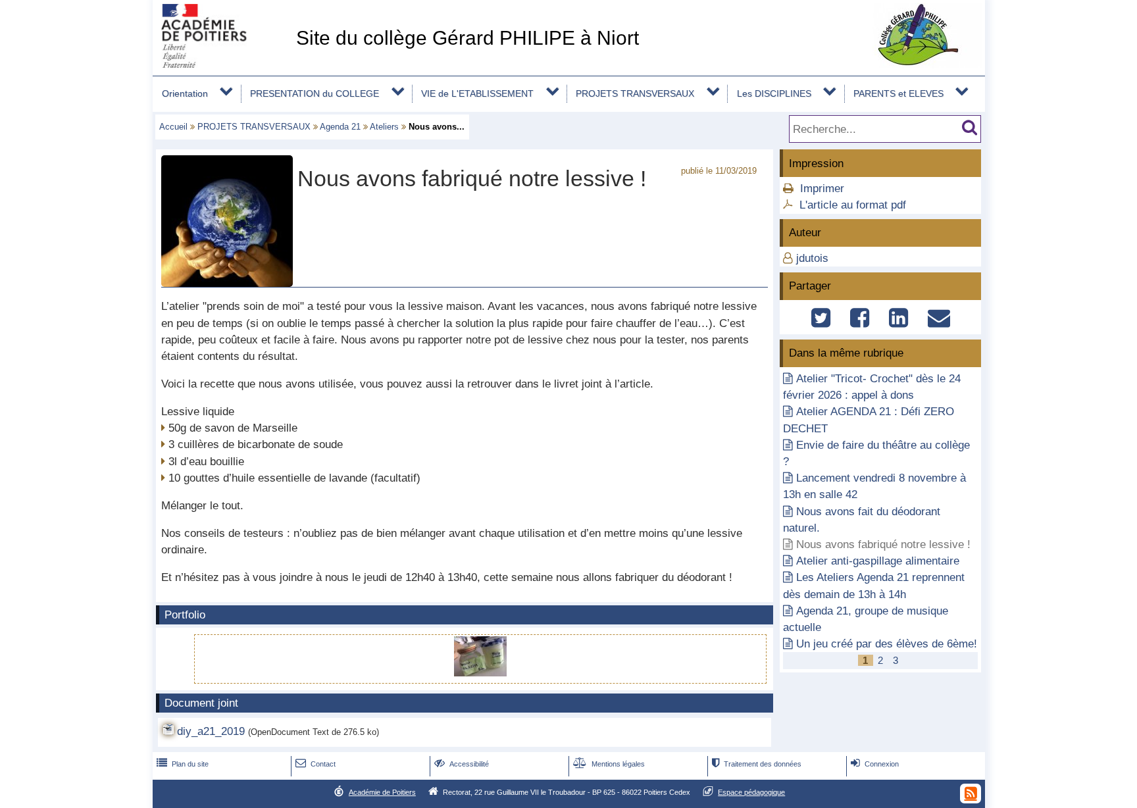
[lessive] (480, 673)
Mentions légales (609, 764)
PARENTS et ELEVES (898, 93)
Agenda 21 (340, 127)
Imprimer (822, 188)
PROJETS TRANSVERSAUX (635, 93)
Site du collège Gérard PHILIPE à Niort (467, 38)
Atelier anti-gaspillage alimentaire (877, 561)
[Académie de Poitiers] (222, 64)
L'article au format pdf (852, 205)
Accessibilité (461, 764)
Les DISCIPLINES (774, 93)
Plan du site (183, 764)
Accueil (173, 127)
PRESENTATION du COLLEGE (314, 93)
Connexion (875, 764)
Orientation (185, 93)
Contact (315, 764)
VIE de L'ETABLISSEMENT (477, 93)
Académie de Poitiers (382, 792)
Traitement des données (756, 764)
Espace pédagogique (751, 792)
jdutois (812, 258)
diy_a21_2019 (211, 731)
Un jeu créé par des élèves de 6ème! (886, 644)
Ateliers (384, 127)
